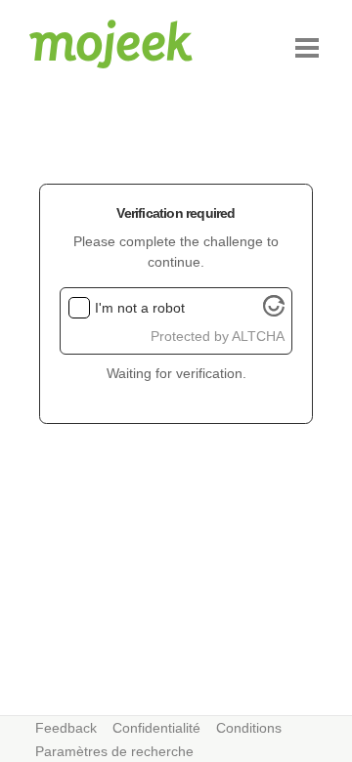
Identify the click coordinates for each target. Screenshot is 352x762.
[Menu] (307, 47)
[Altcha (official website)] (274, 311)
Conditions (249, 728)
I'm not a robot (140, 308)
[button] (307, 47)
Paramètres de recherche (114, 751)
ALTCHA (258, 336)
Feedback (66, 728)
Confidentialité (156, 728)
